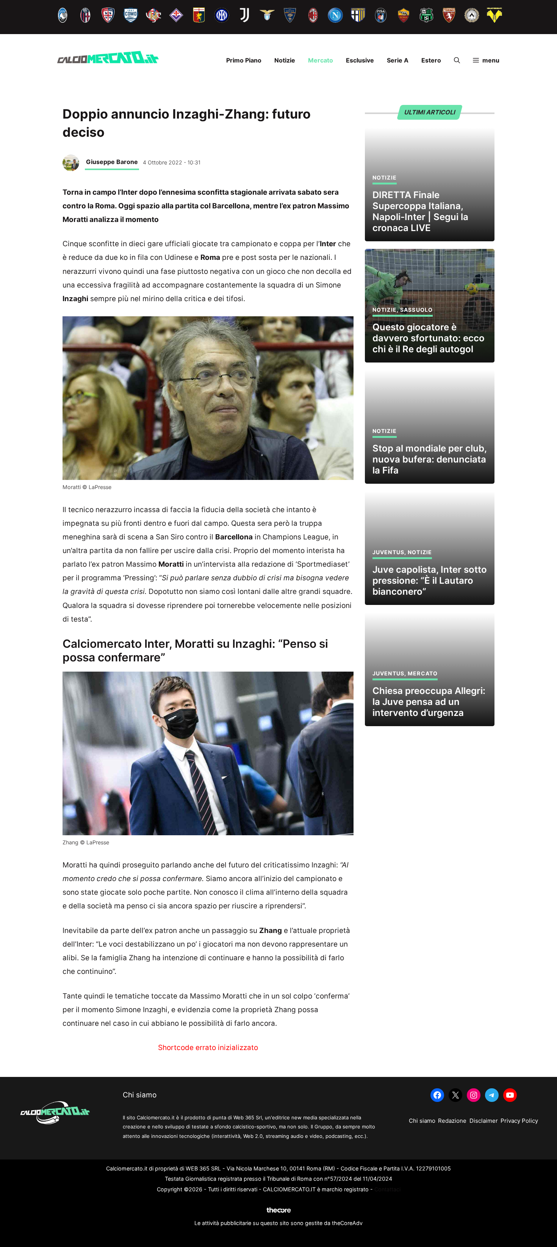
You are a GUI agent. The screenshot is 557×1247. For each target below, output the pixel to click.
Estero (431, 60)
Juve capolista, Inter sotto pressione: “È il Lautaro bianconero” (429, 580)
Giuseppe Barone (112, 162)
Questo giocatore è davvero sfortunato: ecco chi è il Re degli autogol (428, 338)
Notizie (284, 60)
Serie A (397, 60)
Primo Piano (243, 60)
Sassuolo (416, 309)
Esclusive (360, 60)
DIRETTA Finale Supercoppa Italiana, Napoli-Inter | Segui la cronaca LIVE (420, 211)
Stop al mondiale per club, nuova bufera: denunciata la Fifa (429, 459)
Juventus (388, 552)
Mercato (320, 60)
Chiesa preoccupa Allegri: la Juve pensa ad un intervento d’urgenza (428, 701)
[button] (456, 60)
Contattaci (387, 1189)
